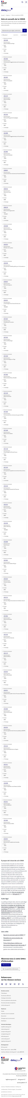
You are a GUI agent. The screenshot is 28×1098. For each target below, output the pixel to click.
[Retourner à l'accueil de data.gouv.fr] (6, 10)
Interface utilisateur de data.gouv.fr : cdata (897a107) (12, 1052)
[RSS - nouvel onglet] (23, 984)
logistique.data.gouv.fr (6, 1041)
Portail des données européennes (8, 1003)
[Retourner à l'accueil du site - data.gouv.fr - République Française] (16, 1060)
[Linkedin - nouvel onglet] (2, 984)
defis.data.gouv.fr (5, 1036)
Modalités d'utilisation (10, 1086)
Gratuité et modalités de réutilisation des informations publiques (13, 906)
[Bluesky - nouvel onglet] (10, 984)
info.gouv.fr (21, 1079)
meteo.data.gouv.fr (5, 1029)
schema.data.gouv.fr (5, 1005)
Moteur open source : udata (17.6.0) (8, 1049)
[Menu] (26, 2)
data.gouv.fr (16, 894)
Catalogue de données (6, 998)
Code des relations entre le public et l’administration (11, 912)
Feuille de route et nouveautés (7, 1013)
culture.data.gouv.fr (5, 1038)
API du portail (4, 1047)
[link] (6, 964)
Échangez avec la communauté (7, 1018)
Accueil (2, 15)
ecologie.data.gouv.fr (5, 1034)
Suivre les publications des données (8, 1000)
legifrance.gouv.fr (10, 1079)
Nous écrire (3, 1016)
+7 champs (6, 53)
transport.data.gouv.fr (6, 1031)
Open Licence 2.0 (16, 1096)
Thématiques (4, 993)
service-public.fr (21, 1082)
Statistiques (3, 1021)
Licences (3, 1086)
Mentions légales (11, 1089)
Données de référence (6, 995)
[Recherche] (22, 2)
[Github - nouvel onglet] (18, 984)
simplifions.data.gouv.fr (6, 1026)
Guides (2, 1011)
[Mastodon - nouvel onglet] (6, 984)
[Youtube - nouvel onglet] (14, 984)
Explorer (8, 15)
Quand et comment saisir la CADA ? (13, 935)
